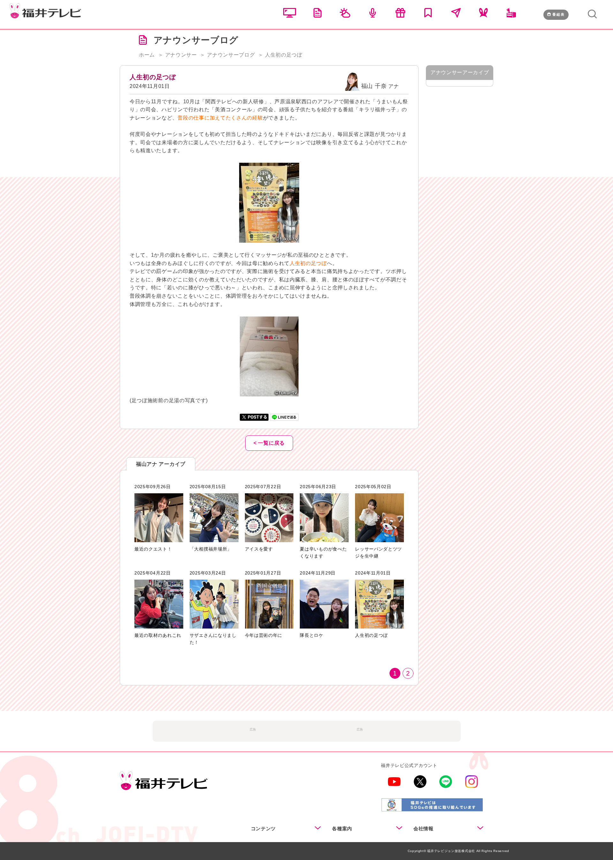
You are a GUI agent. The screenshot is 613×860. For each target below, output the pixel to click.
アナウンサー (181, 55)
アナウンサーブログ (231, 55)
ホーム (147, 55)
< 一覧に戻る (269, 443)
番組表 (558, 14)
